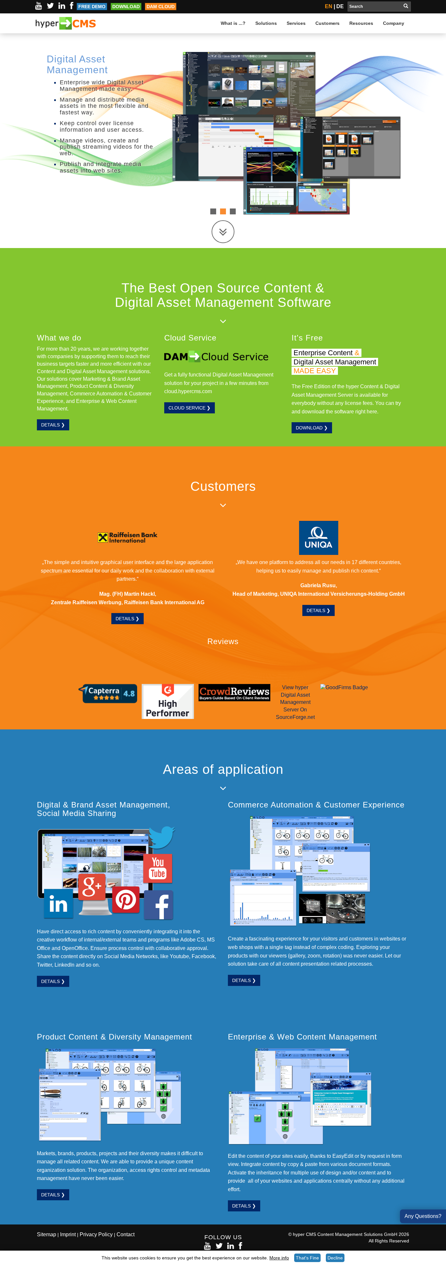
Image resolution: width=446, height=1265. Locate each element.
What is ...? (233, 23)
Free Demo (91, 6)
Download (126, 6)
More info (279, 1257)
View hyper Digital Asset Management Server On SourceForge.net (295, 702)
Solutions (266, 23)
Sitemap (46, 1234)
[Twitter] (50, 5)
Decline (335, 1257)
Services (296, 23)
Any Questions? (423, 1216)
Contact (126, 1234)
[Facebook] (71, 5)
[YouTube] (38, 5)
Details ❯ (53, 424)
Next (436, 128)
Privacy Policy (96, 1234)
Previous (9, 128)
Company (393, 23)
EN (328, 6)
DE (340, 6)
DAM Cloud (161, 6)
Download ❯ (312, 427)
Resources (361, 23)
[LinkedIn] (61, 5)
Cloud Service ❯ (189, 407)
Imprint (68, 1234)
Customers (327, 23)
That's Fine (307, 1257)
